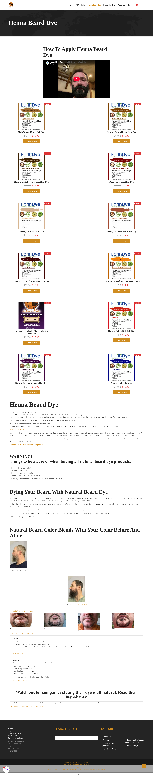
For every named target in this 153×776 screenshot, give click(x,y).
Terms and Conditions (15, 733)
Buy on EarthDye (32, 141)
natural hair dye (89, 703)
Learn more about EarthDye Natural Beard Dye (27, 706)
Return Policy (12, 736)
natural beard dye (82, 604)
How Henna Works (109, 749)
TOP (144, 766)
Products (106, 740)
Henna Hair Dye (132, 746)
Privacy (10, 728)
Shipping (11, 731)
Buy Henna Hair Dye (20, 680)
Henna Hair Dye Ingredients (107, 744)
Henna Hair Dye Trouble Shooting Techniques (134, 741)
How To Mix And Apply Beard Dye (22, 633)
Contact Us (107, 737)
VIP (128, 737)
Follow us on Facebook (15, 738)
